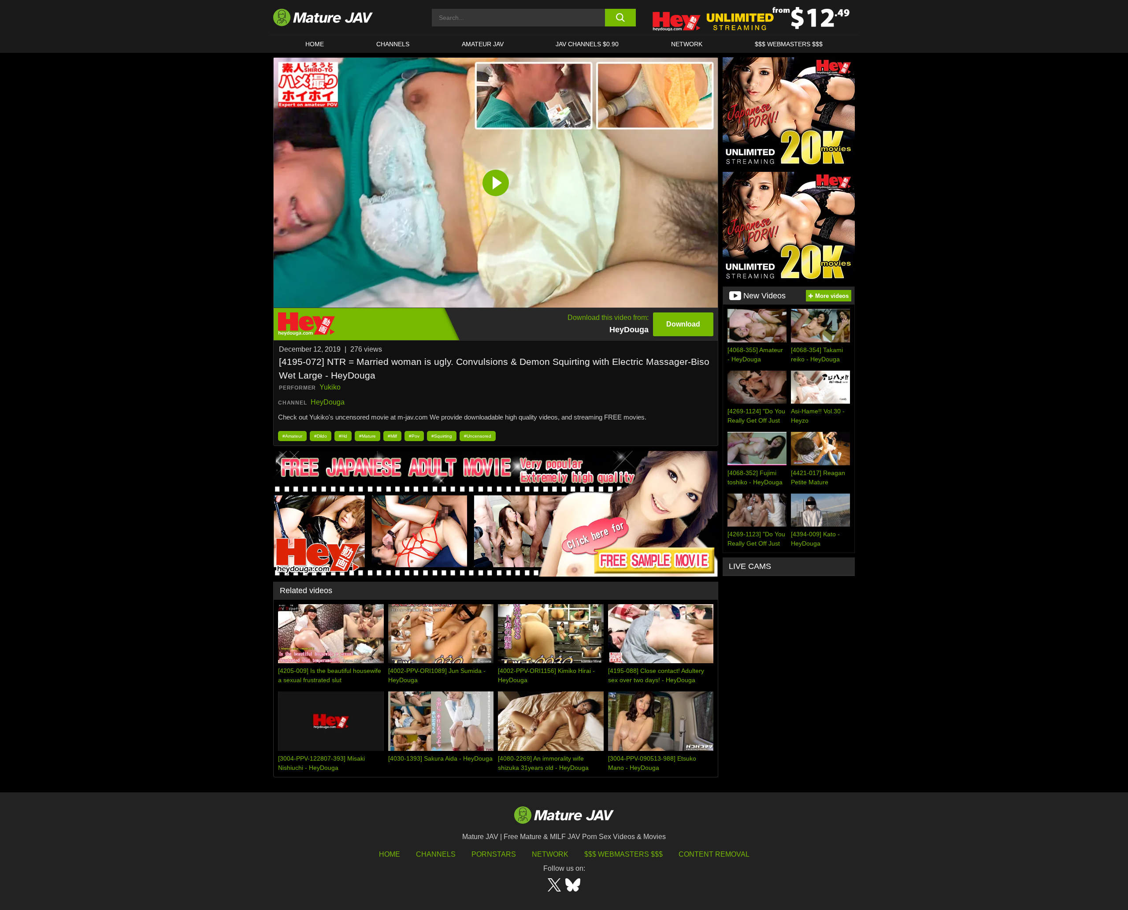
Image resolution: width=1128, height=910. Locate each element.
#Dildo (320, 436)
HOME (314, 44)
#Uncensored (477, 436)
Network (686, 44)
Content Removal (714, 854)
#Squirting (441, 436)
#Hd (343, 436)
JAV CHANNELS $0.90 (587, 44)
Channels (436, 854)
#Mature (367, 436)
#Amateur (292, 436)
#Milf (392, 436)
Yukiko (330, 387)
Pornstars (493, 854)
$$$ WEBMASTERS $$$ (789, 44)
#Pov (414, 436)
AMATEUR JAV (483, 44)
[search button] (620, 17)
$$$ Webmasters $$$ (623, 854)
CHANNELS (392, 44)
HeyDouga (328, 402)
